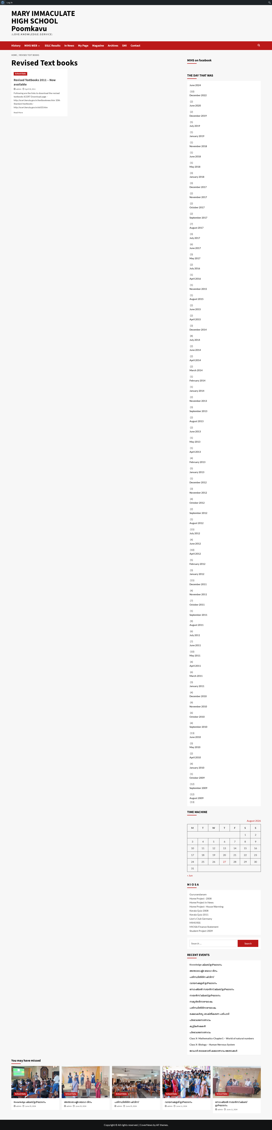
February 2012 (197, 563)
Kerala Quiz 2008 (199, 910)
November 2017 (198, 197)
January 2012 (197, 574)
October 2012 (197, 502)
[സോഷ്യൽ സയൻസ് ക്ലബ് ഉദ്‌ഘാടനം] (237, 1082)
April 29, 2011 (30, 89)
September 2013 (198, 411)
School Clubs (20, 73)
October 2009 (197, 777)
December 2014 (198, 329)
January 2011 (197, 686)
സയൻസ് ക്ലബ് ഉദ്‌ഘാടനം (205, 995)
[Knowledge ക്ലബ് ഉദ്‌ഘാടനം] (35, 1082)
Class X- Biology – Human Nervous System (212, 1044)
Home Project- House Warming (206, 906)
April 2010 (195, 757)
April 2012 (195, 553)
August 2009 (197, 798)
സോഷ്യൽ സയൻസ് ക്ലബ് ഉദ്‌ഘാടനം (212, 989)
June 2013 (195, 431)
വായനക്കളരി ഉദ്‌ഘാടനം (203, 983)
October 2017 (197, 207)
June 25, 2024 (30, 1106)
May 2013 (195, 441)
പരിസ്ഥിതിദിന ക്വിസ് (202, 976)
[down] (39, 45)
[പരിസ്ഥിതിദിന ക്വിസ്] (136, 1082)
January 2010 (197, 767)
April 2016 (195, 278)
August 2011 (197, 625)
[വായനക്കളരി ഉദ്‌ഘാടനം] (186, 1082)
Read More (18, 112)
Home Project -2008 (201, 898)
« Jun (190, 875)
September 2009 (198, 788)
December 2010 (198, 696)
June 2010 (195, 737)
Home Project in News (202, 902)
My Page (83, 46)
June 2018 (195, 156)
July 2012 (195, 533)
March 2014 (196, 370)
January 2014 (197, 390)
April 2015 (195, 319)
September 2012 (198, 513)
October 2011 (197, 604)
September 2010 (198, 726)
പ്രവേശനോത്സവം (200, 1020)
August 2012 (197, 523)
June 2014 (195, 349)
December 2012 (198, 482)
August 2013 (197, 421)
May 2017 (195, 258)
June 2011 (195, 645)
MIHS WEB (30, 46)
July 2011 (195, 635)
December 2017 (198, 187)
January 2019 (197, 136)
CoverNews (146, 1124)
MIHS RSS (195, 922)
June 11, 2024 (181, 1106)
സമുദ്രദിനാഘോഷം (201, 1001)
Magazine (98, 46)
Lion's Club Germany (201, 918)
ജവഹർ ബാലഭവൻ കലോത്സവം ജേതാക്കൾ (213, 1050)
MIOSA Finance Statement (204, 926)
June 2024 (195, 85)
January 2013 (197, 472)
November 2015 (198, 288)
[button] (259, 45)
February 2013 (197, 462)
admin (18, 89)
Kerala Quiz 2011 (199, 914)
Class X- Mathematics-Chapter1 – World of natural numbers (222, 1038)
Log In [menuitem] (10, 2)
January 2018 (197, 176)
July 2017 (195, 238)
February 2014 (197, 380)
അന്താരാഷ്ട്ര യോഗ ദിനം (203, 970)
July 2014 (195, 339)
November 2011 (198, 594)
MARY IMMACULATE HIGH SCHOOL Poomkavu (43, 21)
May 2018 (195, 166)
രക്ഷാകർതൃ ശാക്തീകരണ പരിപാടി (209, 1013)
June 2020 (195, 105)
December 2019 (198, 115)
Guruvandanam (198, 894)
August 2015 (197, 299)
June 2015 (195, 309)
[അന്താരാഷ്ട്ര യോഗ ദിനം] (86, 1082)
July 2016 (195, 268)
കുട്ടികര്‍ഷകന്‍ (198, 1026)
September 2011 (198, 614)
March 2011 (196, 675)
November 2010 (198, 706)
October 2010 (197, 716)
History (15, 46)
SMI (124, 46)
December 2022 (198, 95)
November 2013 (198, 400)
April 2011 (195, 665)
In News (69, 46)
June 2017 (195, 248)
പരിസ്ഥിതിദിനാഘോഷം (203, 1007)
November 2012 (198, 492)
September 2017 (198, 217)
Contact (135, 46)
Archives (113, 46)
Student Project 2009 (201, 930)
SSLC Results (52, 46)
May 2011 (195, 655)
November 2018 (198, 146)
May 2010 (195, 747)
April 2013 (195, 451)
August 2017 (197, 227)
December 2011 (198, 584)
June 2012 (195, 543)
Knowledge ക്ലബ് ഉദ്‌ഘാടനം (206, 964)
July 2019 (195, 125)
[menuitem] (3, 2)
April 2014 (195, 360)
